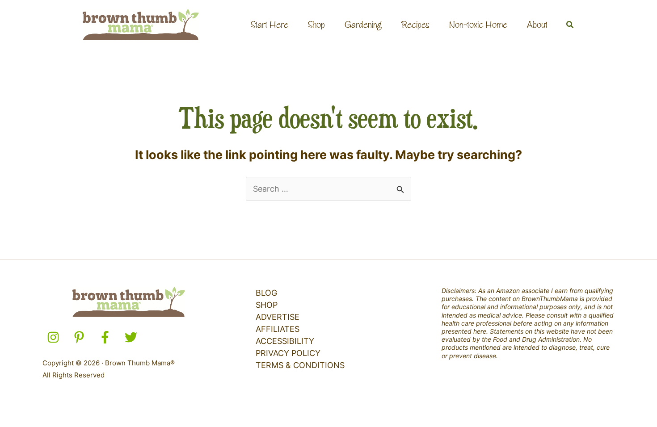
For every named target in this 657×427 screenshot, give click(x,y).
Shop (316, 24)
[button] (570, 24)
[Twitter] (131, 337)
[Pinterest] (79, 337)
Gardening (363, 24)
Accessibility (285, 341)
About (537, 24)
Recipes (415, 24)
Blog (266, 292)
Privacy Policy (288, 353)
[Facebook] (105, 337)
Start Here (269, 24)
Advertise (277, 317)
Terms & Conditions (300, 365)
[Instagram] (53, 337)
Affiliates (277, 329)
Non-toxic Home (478, 24)
